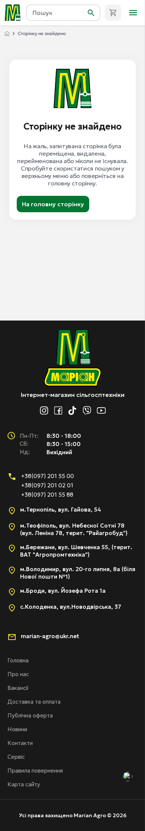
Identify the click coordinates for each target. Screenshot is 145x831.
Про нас (18, 674)
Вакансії (18, 687)
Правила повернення (35, 770)
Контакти (20, 742)
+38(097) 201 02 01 (47, 485)
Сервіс (16, 756)
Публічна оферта (30, 715)
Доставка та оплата (34, 701)
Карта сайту (23, 784)
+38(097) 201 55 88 (47, 494)
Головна (18, 660)
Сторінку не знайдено (42, 33)
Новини (17, 729)
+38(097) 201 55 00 (47, 476)
